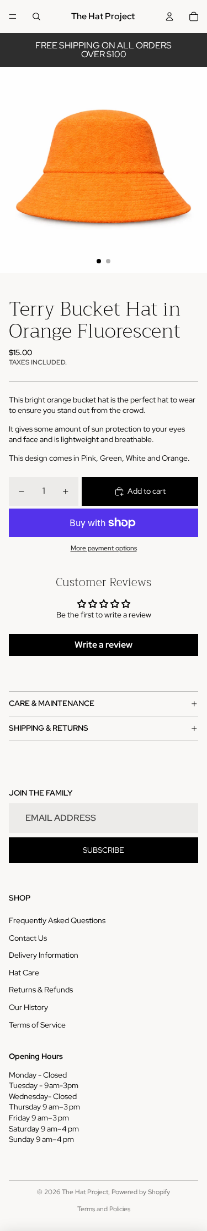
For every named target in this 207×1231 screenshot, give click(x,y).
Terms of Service (37, 1025)
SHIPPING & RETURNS (48, 728)
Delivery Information (43, 955)
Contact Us (28, 938)
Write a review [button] (103, 644)
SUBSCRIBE (103, 850)
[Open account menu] (169, 16)
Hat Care (24, 973)
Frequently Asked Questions (57, 920)
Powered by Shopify (141, 1192)
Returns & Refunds (41, 990)
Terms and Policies (103, 1209)
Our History (28, 1007)
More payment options (104, 548)
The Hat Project (85, 1192)
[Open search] (36, 16)
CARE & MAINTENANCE (51, 703)
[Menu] (12, 16)
